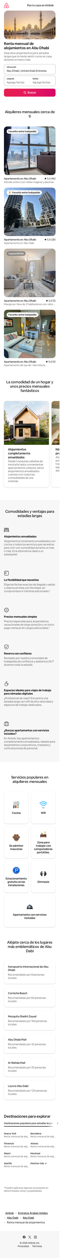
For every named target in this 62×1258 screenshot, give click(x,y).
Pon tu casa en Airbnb (40, 5)
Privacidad (23, 1246)
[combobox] (30, 71)
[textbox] (17, 82)
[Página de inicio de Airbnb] (6, 5)
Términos (37, 1246)
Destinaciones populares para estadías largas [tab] (28, 1123)
